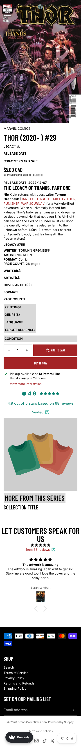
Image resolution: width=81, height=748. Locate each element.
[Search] (15, 7)
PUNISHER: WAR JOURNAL (24, 203)
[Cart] (76, 7)
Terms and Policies (41, 731)
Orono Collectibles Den (32, 722)
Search (9, 667)
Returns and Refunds (19, 683)
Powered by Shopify (61, 722)
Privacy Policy (14, 678)
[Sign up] (72, 710)
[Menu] (5, 7)
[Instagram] (36, 741)
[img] (40, 545)
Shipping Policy (15, 688)
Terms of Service (16, 673)
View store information (26, 384)
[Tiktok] (44, 741)
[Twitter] (52, 741)
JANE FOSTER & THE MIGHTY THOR (48, 199)
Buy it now (40, 363)
